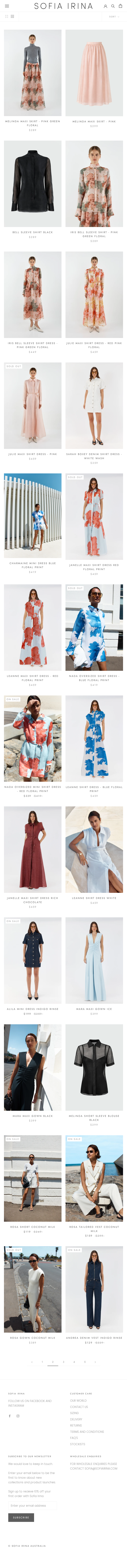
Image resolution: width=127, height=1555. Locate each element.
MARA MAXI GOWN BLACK (33, 1116)
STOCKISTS (77, 1444)
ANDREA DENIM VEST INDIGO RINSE (94, 1338)
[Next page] (95, 1362)
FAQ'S (74, 1438)
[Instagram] (18, 1415)
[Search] (113, 6)
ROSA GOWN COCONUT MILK (32, 1338)
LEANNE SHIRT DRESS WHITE (94, 898)
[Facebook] (9, 1415)
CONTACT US (79, 1407)
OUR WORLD (78, 1401)
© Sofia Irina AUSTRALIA (27, 1546)
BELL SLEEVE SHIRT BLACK (33, 232)
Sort (113, 16)
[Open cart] (120, 6)
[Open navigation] (7, 5)
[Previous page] (32, 1362)
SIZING (74, 1413)
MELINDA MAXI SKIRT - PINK (94, 121)
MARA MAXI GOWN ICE (94, 1009)
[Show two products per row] (6, 16)
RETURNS (76, 1426)
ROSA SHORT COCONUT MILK (32, 1227)
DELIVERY (76, 1419)
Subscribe (21, 1517)
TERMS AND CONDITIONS (87, 1432)
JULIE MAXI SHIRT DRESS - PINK (33, 454)
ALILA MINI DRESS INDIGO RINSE (33, 1009)
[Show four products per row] (12, 16)
